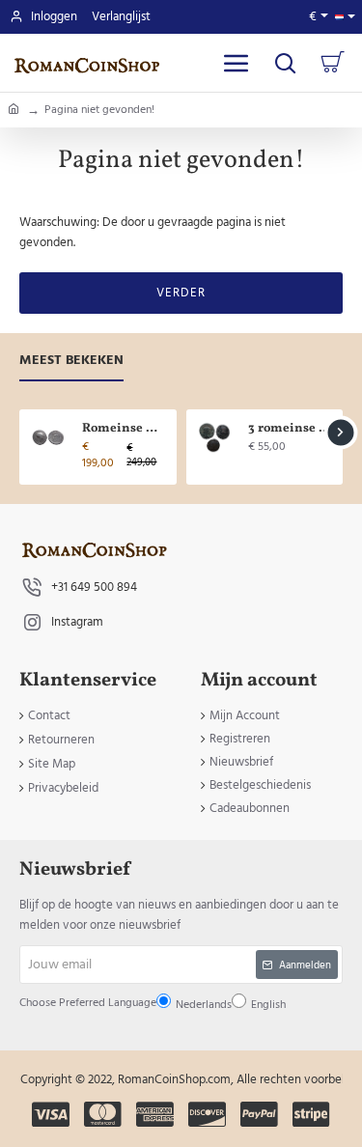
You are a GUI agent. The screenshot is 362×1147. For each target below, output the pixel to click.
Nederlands (135, 629)
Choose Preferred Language (151, 583)
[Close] (284, 400)
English (184, 629)
